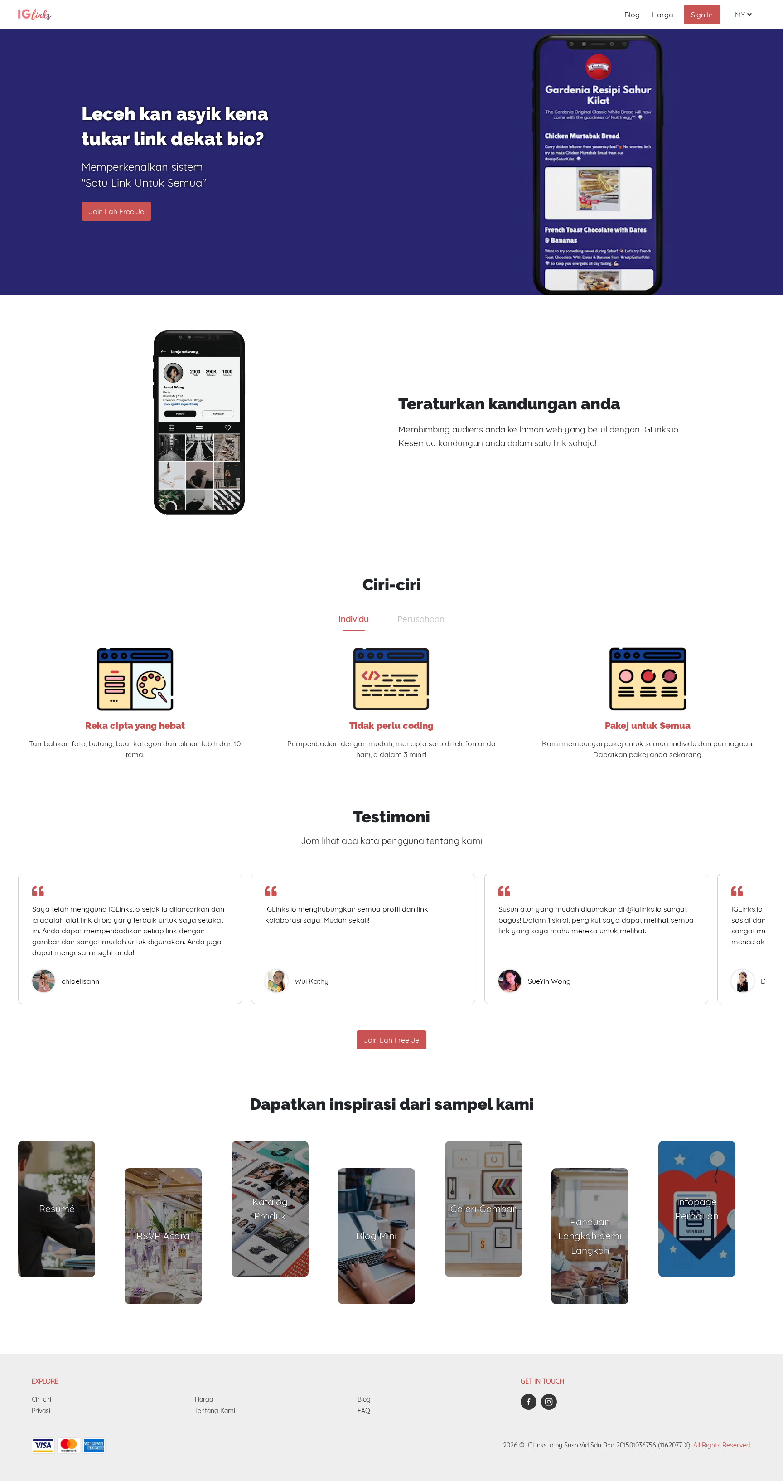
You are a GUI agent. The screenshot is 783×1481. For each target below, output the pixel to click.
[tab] (353, 618)
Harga (662, 14)
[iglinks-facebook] (531, 1402)
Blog (632, 14)
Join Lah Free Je (116, 211)
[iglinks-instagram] (551, 1402)
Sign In (702, 14)
